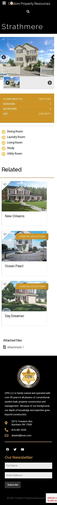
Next (53, 57)
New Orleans (14, 216)
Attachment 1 (15, 347)
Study (10, 148)
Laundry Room (16, 137)
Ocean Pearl (14, 266)
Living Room (14, 142)
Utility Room (14, 153)
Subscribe (12, 485)
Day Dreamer (14, 316)
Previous (4, 57)
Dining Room (15, 131)
